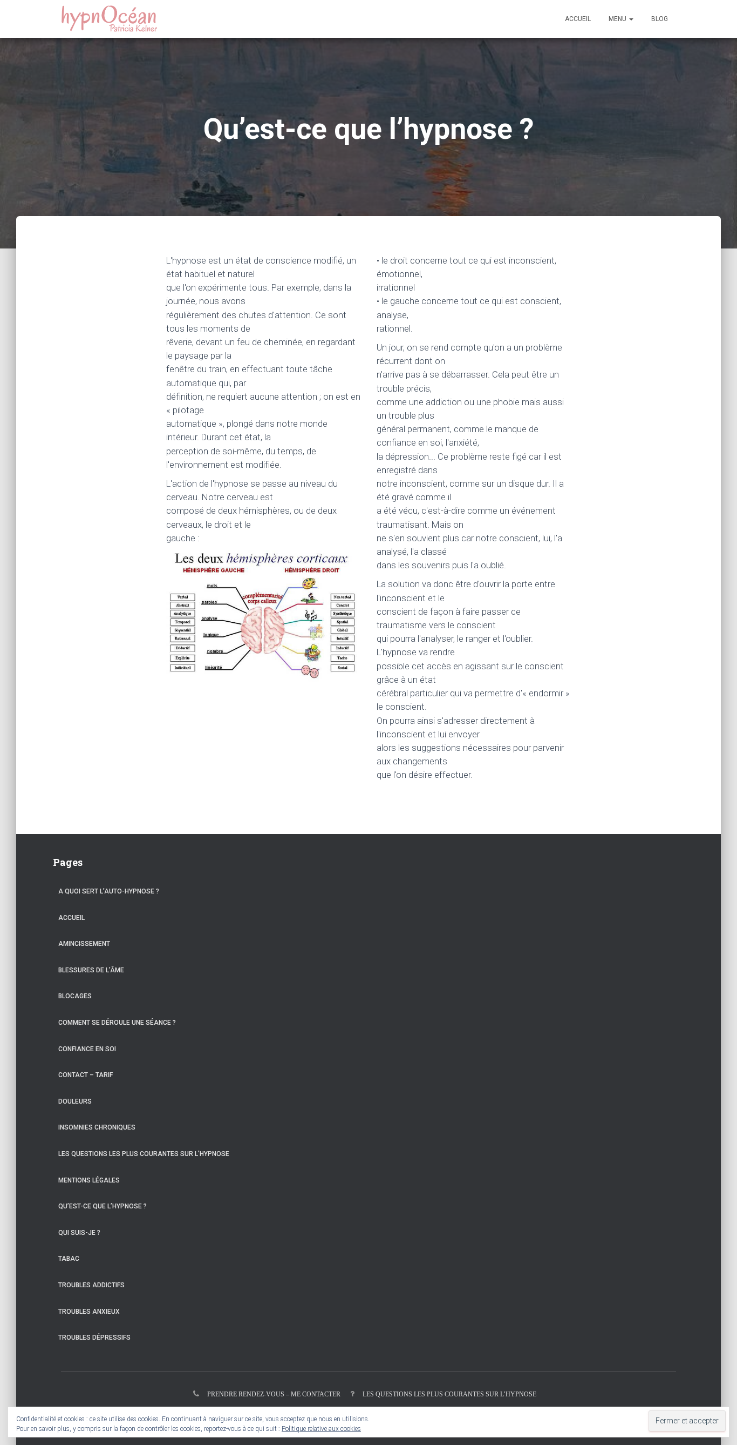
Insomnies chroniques (96, 1127)
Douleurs (75, 1101)
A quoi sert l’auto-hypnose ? (108, 891)
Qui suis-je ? (79, 1232)
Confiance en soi (87, 1049)
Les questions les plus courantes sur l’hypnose (143, 1154)
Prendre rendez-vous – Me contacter (273, 1394)
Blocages (75, 996)
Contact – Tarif (85, 1075)
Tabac (68, 1258)
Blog (659, 19)
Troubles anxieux (89, 1311)
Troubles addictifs (91, 1285)
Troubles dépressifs (94, 1337)
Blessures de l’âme (91, 970)
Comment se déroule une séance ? (117, 1022)
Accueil (578, 19)
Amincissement (84, 943)
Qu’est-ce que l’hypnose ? (102, 1206)
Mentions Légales (89, 1180)
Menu (618, 19)
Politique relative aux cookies (321, 1429)
